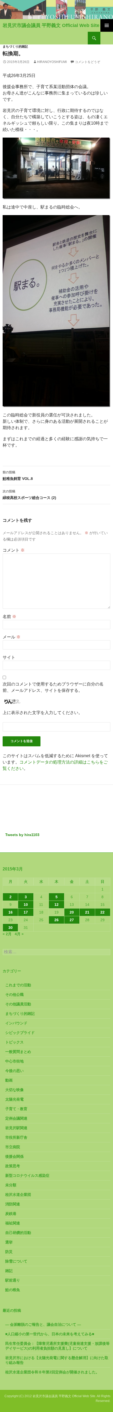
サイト (9, 657)
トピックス (14, 1042)
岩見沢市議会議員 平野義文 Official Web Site (51, 25)
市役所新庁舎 (16, 1137)
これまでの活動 (18, 985)
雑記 (9, 1271)
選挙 (9, 1242)
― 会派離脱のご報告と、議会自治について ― (43, 1324)
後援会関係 (14, 1156)
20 (72, 912)
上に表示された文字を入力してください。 (43, 712)
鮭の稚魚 (12, 1290)
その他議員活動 (18, 1004)
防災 (9, 1252)
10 (26, 904)
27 (72, 920)
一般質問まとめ (18, 1052)
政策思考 (12, 1166)
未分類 (10, 1185)
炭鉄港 (10, 1213)
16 (10, 912)
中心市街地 (14, 1061)
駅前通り (12, 1280)
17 (26, 912)
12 (56, 904)
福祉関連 (12, 1223)
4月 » (19, 934)
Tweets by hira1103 (22, 835)
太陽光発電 (14, 1099)
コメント (14, 550)
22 (102, 912)
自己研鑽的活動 (18, 1233)
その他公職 (14, 994)
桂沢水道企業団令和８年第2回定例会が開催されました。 (52, 1372)
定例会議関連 (16, 1118)
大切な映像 (14, 1090)
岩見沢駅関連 (16, 1128)
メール (11, 637)
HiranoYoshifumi (52, 62)
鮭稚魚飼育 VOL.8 (18, 475)
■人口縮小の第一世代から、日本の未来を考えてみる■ (49, 1334)
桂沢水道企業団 (18, 1194)
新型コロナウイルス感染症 (27, 1175)
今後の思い (14, 1071)
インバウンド (16, 1023)
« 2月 (7, 934)
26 (56, 920)
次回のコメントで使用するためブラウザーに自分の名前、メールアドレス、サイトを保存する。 (53, 687)
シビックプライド (20, 1032)
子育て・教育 (16, 1109)
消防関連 (12, 1204)
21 (87, 912)
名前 (9, 616)
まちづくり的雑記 (15, 46)
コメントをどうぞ (87, 62)
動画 (9, 1080)
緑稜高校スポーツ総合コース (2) (29, 494)
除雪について (16, 1261)
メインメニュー (106, 25)
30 (10, 927)
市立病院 (12, 1147)
